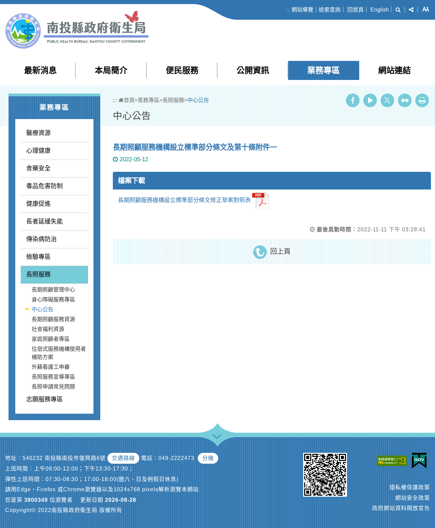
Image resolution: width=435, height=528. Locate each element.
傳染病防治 (41, 239)
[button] (398, 10)
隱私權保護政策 (409, 487)
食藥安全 (38, 168)
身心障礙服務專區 (53, 299)
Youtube (370, 100)
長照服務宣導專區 (53, 377)
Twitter (387, 100)
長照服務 (38, 274)
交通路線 (123, 458)
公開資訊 (253, 70)
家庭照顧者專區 (51, 339)
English (379, 10)
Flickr (405, 100)
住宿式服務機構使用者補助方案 (59, 353)
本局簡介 (111, 70)
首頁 (129, 100)
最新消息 (40, 70)
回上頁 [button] (280, 251)
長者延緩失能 (44, 221)
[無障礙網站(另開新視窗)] (393, 460)
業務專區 (323, 70)
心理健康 (38, 150)
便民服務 (182, 70)
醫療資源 (38, 133)
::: (288, 10)
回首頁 (355, 10)
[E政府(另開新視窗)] (421, 460)
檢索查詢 (330, 10)
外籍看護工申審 (51, 367)
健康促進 (38, 203)
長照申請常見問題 (53, 387)
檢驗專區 (38, 256)
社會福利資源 (48, 329)
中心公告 (42, 309)
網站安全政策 (412, 498)
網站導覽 (302, 10)
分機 (208, 458)
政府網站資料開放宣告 (401, 508)
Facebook (353, 100)
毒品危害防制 (44, 186)
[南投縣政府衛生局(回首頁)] (77, 29)
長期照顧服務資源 (53, 319)
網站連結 (394, 70)
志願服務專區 (44, 399)
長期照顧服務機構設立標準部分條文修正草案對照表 (184, 200)
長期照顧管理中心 (53, 290)
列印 (422, 100)
